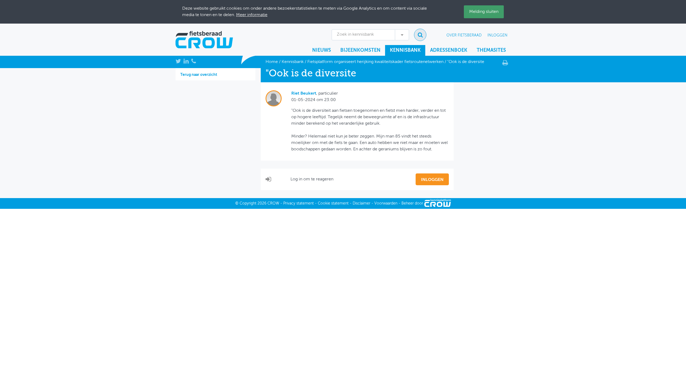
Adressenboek (448, 50)
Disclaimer (361, 203)
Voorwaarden (385, 203)
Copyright (248, 203)
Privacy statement (298, 203)
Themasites (491, 50)
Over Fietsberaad (464, 35)
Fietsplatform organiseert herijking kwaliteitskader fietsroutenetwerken (375, 62)
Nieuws (321, 50)
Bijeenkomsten (360, 50)
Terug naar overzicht (198, 75)
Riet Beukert (303, 93)
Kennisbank (405, 50)
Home (272, 62)
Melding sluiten (483, 12)
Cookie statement (333, 203)
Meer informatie (251, 15)
